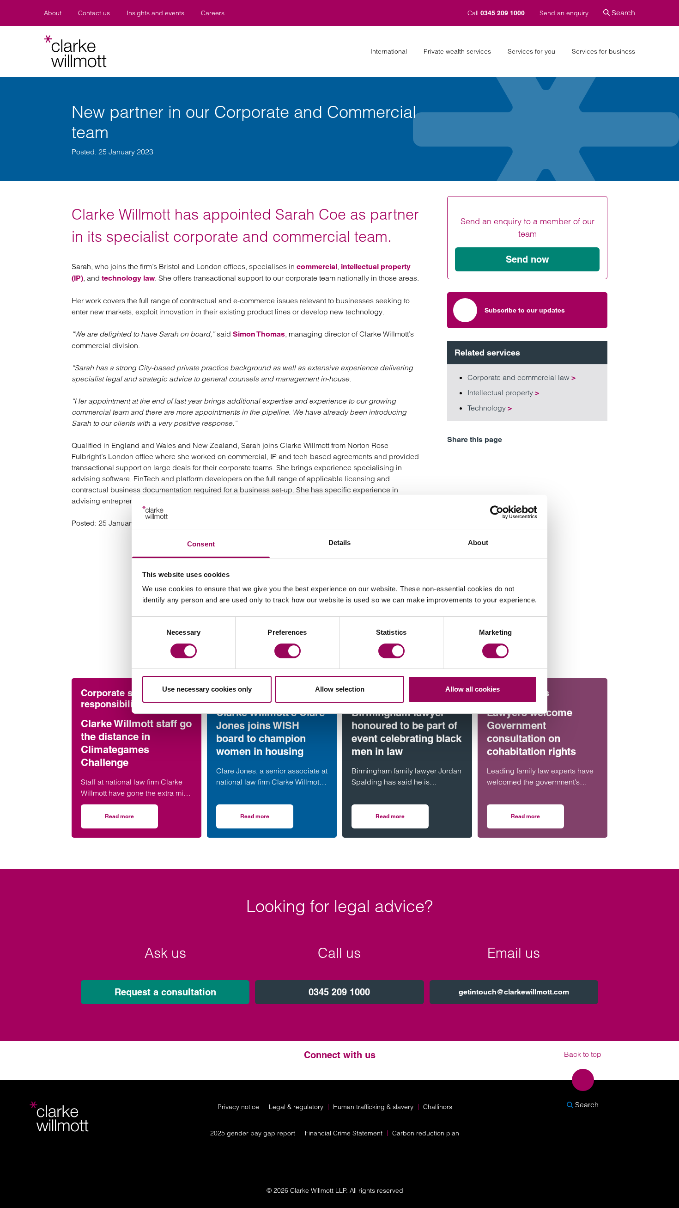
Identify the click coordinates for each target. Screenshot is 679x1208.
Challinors (437, 1107)
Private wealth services (457, 52)
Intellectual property (503, 392)
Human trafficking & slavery (373, 1107)
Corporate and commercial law (521, 377)
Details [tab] (339, 542)
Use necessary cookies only (207, 689)
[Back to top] (583, 1080)
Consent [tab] (201, 544)
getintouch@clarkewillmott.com (514, 991)
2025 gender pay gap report (252, 1133)
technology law (128, 278)
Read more (131, 819)
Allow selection (339, 689)
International (388, 52)
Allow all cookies (472, 689)
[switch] (287, 651)
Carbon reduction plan (425, 1133)
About (52, 13)
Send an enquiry (564, 13)
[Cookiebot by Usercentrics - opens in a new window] (496, 512)
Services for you (531, 52)
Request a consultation (165, 992)
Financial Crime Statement (343, 1133)
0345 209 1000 (339, 992)
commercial (317, 266)
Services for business (603, 52)
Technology (489, 407)
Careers (212, 13)
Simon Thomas (259, 334)
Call (496, 13)
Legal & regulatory (296, 1107)
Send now (527, 259)
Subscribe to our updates (525, 310)
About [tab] (478, 542)
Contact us (94, 13)
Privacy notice (238, 1107)
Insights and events (155, 13)
